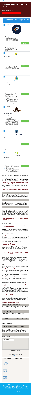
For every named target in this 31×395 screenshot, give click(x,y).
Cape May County (5, 372)
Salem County (5, 378)
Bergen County (5, 371)
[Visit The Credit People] (16, 79)
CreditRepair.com (7, 157)
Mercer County (5, 364)
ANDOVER (14, 355)
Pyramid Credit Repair (8, 113)
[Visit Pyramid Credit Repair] (16, 109)
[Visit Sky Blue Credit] (16, 54)
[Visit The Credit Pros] (16, 29)
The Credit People (7, 82)
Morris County (5, 365)
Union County (5, 377)
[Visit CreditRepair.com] (16, 154)
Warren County (5, 376)
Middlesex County (5, 363)
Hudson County (5, 362)
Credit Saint (6, 137)
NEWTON (17, 355)
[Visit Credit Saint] (16, 133)
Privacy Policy (17, 393)
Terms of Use (13, 393)
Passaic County (5, 369)
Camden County (5, 370)
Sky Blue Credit (7, 56)
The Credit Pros (7, 35)
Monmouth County (5, 379)
